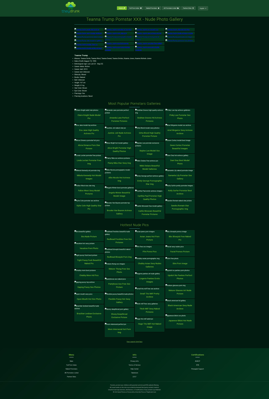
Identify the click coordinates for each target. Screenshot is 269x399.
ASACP (197, 361)
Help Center (134, 369)
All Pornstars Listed (170, 8)
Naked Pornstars (151, 8)
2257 (134, 377)
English (202, 8)
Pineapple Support (197, 369)
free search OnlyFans (134, 342)
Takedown (134, 373)
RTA (197, 365)
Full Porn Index (134, 8)
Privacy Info (134, 361)
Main (71, 361)
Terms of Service (134, 365)
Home (121, 8)
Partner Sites (187, 8)
